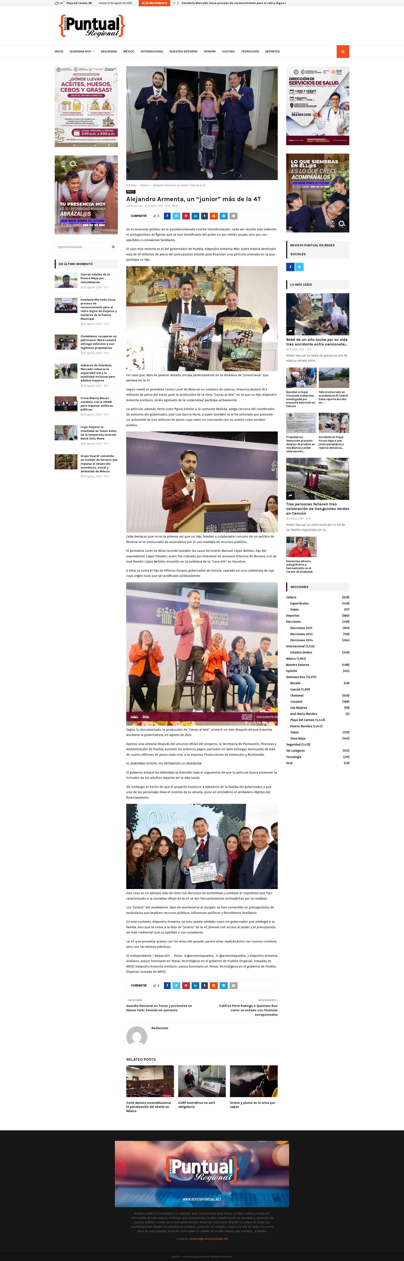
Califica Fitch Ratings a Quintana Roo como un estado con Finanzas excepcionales (248, 1010)
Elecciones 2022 (301, 634)
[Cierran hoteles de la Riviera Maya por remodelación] (66, 280)
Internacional (152, 51)
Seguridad (109, 51)
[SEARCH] (113, 247)
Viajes (294, 609)
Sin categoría (295, 751)
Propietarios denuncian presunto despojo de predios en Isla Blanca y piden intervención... (300, 444)
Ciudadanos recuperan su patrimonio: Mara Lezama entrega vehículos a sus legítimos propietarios (251, 3)
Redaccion (137, 205)
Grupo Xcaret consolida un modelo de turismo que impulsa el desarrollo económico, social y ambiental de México (99, 463)
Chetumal (296, 695)
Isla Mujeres (298, 708)
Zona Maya (297, 738)
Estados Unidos (301, 652)
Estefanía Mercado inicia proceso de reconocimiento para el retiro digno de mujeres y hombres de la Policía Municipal (99, 309)
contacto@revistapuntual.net (208, 1239)
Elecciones (293, 622)
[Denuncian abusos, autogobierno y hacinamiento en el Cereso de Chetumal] (301, 547)
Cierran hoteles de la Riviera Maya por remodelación (95, 278)
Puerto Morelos (301, 726)
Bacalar (295, 683)
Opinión (210, 51)
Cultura (228, 51)
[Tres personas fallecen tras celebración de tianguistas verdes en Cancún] (317, 479)
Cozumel (296, 702)
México (128, 51)
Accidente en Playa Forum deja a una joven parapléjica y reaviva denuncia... (331, 442)
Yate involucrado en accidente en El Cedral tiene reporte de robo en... (333, 397)
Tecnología (250, 51)
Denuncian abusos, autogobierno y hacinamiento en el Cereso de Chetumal (299, 566)
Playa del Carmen (302, 720)
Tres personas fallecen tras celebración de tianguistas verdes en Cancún (317, 508)
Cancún (295, 689)
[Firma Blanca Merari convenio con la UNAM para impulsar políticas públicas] (66, 403)
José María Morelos (303, 714)
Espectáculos (299, 603)
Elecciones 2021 (301, 628)
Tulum (294, 732)
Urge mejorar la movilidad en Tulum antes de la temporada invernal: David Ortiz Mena (99, 432)
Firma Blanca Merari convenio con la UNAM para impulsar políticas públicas (97, 403)
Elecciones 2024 (301, 640)
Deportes (272, 51)
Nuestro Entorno (184, 51)
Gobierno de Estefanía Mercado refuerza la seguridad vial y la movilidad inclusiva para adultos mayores (98, 373)
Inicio (59, 51)
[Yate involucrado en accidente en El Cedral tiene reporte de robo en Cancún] (334, 378)
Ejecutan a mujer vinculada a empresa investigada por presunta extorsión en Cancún (300, 399)
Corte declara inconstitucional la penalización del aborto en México (148, 1107)
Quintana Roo (80, 51)
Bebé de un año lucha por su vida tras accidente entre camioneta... (317, 341)
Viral (289, 763)
